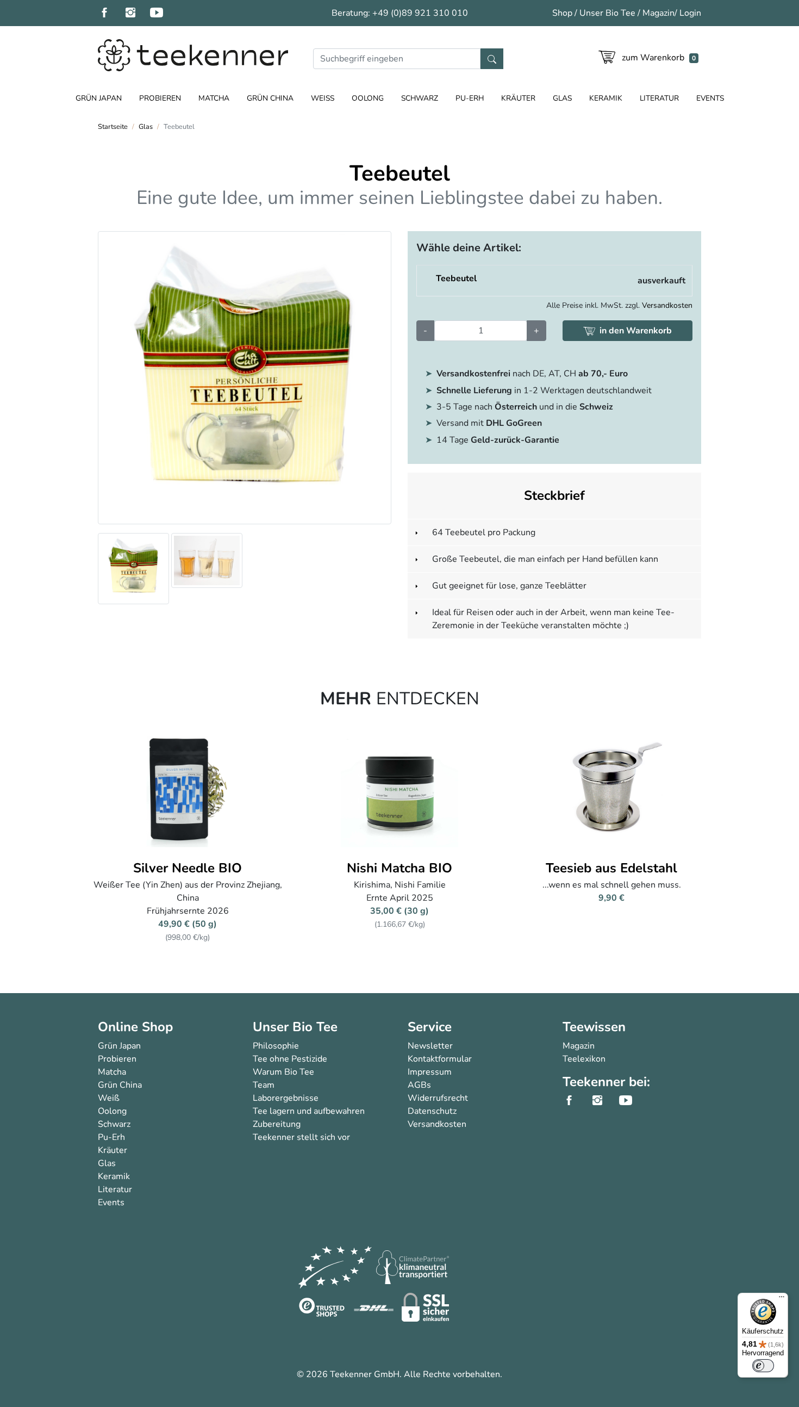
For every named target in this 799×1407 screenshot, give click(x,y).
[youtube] (163, 13)
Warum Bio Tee (283, 1072)
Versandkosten (667, 305)
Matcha (213, 98)
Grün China (270, 98)
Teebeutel (456, 278)
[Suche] (491, 58)
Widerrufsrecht (438, 1098)
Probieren (160, 98)
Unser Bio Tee (607, 13)
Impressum (430, 1072)
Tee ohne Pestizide (290, 1059)
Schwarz (419, 98)
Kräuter (518, 98)
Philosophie (276, 1046)
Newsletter (430, 1046)
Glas (562, 98)
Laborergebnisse (286, 1098)
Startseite (113, 127)
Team (263, 1085)
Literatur (659, 98)
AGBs (419, 1085)
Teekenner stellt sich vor (301, 1137)
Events (710, 98)
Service (430, 1027)
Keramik (605, 98)
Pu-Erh (469, 98)
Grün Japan (99, 98)
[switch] (763, 1365)
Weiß (322, 98)
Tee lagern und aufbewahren (309, 1111)
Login (690, 13)
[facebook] (111, 13)
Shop (562, 13)
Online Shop (135, 1027)
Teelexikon (584, 1059)
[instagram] (137, 13)
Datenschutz (432, 1111)
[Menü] (781, 1299)
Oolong (368, 98)
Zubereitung (277, 1124)
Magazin (658, 13)
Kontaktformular (440, 1059)
